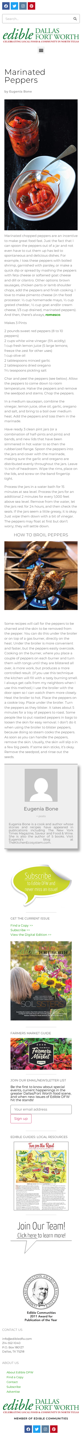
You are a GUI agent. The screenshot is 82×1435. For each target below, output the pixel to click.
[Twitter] (14, 6)
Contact (12, 1382)
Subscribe (14, 1386)
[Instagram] (23, 6)
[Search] (75, 18)
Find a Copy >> (21, 925)
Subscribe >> (20, 930)
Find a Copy (15, 1377)
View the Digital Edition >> (30, 935)
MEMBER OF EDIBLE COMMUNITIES (41, 1418)
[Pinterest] (31, 6)
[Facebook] (6, 6)
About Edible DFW (20, 1372)
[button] (41, 50)
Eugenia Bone (41, 809)
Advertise (13, 1391)
